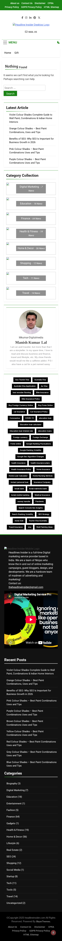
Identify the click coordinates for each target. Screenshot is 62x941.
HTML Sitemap (51, 7)
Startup (10, 876)
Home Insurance (43, 469)
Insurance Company (42, 482)
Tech (9, 883)
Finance (11, 816)
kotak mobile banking (20, 495)
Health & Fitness (15, 830)
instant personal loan (19, 482)
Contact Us (26, 3)
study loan (19, 521)
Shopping (11, 863)
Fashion (11, 810)
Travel (10, 896)
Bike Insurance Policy (31, 399)
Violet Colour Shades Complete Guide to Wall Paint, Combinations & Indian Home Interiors (30, 118)
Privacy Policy (12, 7)
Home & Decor (14, 836)
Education (12, 796)
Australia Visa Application (25, 386)
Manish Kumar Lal (31, 342)
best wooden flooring (22, 392)
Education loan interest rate (21, 431)
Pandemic (39, 501)
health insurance (18, 463)
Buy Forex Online (45, 405)
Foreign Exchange (40, 437)
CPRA (50, 3)
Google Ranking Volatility (30, 450)
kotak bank (19, 489)
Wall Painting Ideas (44, 527)
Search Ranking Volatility (22, 514)
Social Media (13, 869)
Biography (12, 783)
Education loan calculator (30, 424)
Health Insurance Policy (21, 469)
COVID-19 (29, 418)
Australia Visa (40, 380)
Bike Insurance (42, 392)
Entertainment (14, 803)
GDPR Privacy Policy (31, 7)
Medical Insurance (42, 495)
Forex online (15, 444)
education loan (45, 418)
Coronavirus (15, 418)
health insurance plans (40, 463)
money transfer (23, 501)
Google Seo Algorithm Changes (30, 457)
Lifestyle (11, 843)
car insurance (19, 412)
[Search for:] (24, 87)
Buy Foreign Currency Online (21, 405)
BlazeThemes (43, 921)
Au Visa (44, 386)
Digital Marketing (16, 790)
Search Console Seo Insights (31, 508)
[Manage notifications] (53, 932)
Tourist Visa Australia (38, 521)
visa (29, 527)
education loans (45, 431)
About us (14, 3)
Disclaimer (40, 3)
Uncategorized (14, 903)
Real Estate (13, 850)
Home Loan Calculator (18, 476)
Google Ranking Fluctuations (38, 444)
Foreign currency (20, 437)
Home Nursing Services (43, 476)
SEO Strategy (43, 514)
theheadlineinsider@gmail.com (26, 587)
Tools (10, 889)
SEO (9, 856)
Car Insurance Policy (39, 412)
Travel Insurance (16, 527)
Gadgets (11, 823)
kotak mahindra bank (38, 489)
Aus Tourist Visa (22, 380)
